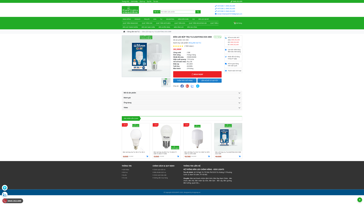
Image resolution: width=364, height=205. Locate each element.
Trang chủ (125, 1)
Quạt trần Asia (179, 23)
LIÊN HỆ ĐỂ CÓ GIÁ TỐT (209, 81)
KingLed (137, 19)
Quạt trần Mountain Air (198, 23)
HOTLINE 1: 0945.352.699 (226, 6)
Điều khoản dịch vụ (159, 172)
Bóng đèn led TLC (133, 32)
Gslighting (170, 19)
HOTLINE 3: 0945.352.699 (226, 11)
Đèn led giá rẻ (203, 19)
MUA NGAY (198, 74)
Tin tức (155, 1)
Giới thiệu (134, 1)
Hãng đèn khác (183, 19)
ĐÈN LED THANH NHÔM (130, 27)
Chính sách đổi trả (159, 169)
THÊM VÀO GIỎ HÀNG (185, 81)
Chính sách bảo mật (159, 175)
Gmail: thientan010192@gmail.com (229, 14)
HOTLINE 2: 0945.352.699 (226, 8)
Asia (154, 19)
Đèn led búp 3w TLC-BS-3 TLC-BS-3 (134, 152)
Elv (194, 19)
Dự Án (149, 1)
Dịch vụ (142, 1)
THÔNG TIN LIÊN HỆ (191, 166)
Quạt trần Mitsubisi (163, 23)
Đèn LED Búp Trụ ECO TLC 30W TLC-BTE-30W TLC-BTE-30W (197, 152)
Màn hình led (179, 27)
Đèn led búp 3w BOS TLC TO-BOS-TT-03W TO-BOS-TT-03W (165, 152)
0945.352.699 (237, 1)
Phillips (147, 19)
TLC (161, 19)
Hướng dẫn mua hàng (160, 178)
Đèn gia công (192, 27)
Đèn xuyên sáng (164, 27)
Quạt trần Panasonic (130, 23)
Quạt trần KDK (147, 23)
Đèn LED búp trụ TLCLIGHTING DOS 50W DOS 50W (228, 152)
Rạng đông (127, 19)
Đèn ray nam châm (148, 27)
